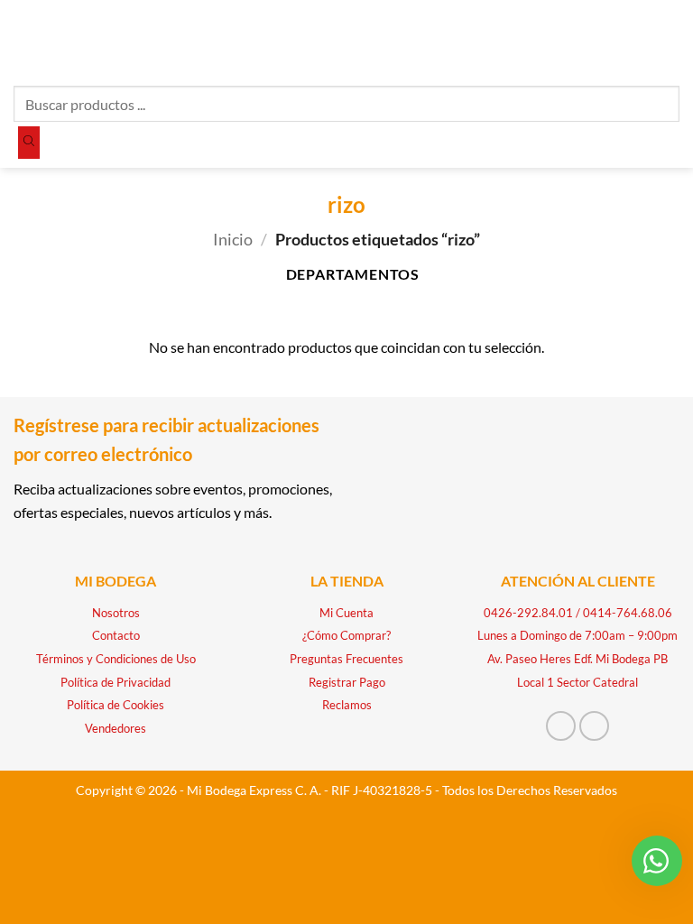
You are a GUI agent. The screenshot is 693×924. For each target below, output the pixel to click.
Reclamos (347, 705)
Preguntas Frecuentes (346, 658)
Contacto (116, 635)
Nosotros (116, 612)
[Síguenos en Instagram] (594, 726)
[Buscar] (29, 142)
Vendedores (115, 728)
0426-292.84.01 (528, 612)
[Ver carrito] (670, 40)
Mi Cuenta (346, 612)
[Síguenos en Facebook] (561, 726)
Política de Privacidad (115, 682)
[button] (24, 40)
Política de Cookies (115, 705)
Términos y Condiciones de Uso (116, 658)
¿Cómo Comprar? (346, 635)
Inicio (233, 239)
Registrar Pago (347, 682)
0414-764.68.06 (627, 612)
